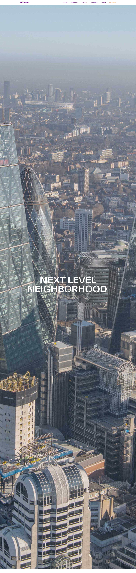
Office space (94, 2)
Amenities (84, 2)
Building (65, 2)
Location (103, 2)
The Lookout (112, 2)
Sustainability (74, 2)
